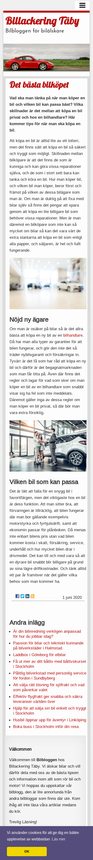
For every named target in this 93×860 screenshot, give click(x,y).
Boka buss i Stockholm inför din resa (46, 726)
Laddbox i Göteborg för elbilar (39, 654)
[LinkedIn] (27, 596)
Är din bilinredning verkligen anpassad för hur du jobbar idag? (47, 634)
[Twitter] (22, 596)
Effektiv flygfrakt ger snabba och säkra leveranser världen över (47, 699)
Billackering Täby (42, 20)
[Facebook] (17, 596)
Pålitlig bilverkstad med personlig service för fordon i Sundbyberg (49, 675)
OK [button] (26, 851)
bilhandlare (73, 335)
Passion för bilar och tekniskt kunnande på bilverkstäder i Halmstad (48, 645)
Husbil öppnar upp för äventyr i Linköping (49, 719)
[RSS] (32, 596)
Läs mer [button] (58, 839)
